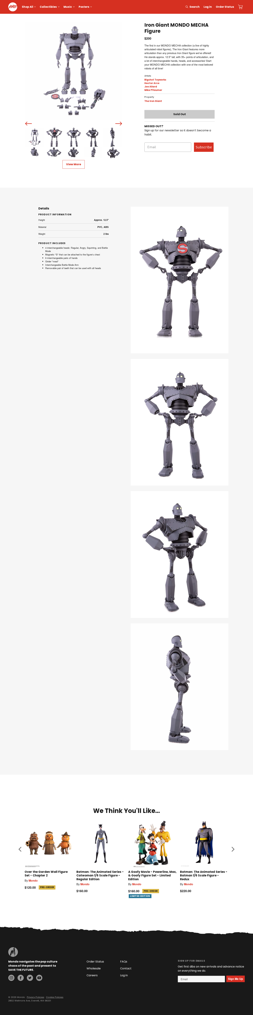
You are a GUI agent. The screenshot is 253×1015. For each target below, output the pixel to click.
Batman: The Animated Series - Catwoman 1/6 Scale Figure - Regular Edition (100, 875)
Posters (84, 7)
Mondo (33, 880)
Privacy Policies (35, 997)
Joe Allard (150, 86)
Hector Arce (151, 83)
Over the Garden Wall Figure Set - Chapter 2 (46, 873)
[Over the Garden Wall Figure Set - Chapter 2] (49, 843)
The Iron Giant (153, 101)
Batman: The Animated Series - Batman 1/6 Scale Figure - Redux (203, 875)
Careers (92, 975)
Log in (208, 7)
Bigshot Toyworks (155, 79)
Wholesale (94, 968)
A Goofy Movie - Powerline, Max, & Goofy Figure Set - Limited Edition (152, 875)
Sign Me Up (235, 979)
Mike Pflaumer (153, 90)
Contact (125, 968)
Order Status (225, 7)
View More (73, 164)
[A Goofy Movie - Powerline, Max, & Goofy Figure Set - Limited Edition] (152, 843)
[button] (20, 849)
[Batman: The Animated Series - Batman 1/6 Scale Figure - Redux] (204, 843)
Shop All (27, 7)
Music (68, 7)
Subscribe (204, 147)
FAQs (123, 962)
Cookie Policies (54, 997)
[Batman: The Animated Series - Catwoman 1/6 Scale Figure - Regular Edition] (100, 843)
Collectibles (48, 7)
